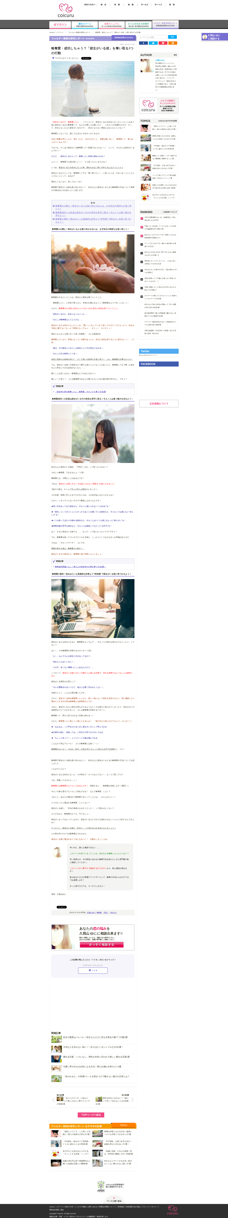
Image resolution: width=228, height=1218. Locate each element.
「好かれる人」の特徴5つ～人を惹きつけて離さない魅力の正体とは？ (96, 1076)
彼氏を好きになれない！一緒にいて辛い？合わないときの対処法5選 (112, 1101)
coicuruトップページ (56, 32)
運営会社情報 (54, 1210)
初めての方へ (70, 1207)
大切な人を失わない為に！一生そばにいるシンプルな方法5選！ (93, 1047)
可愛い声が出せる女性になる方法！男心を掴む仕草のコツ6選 (92, 1066)
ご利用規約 (120, 1207)
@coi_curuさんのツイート (148, 355)
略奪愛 (99, 913)
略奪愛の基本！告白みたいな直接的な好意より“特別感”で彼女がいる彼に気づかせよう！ (93, 220)
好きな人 (113, 913)
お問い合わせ (92, 1207)
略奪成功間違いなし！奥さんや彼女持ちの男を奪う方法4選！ (80, 567)
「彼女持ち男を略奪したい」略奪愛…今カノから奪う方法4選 (80, 392)
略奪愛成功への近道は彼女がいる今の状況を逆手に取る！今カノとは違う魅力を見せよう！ (93, 214)
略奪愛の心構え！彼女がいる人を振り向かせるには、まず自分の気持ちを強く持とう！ (93, 207)
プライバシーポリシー (150, 1207)
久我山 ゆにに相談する (214, 37)
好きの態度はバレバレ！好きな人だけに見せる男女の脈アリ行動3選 (95, 1037)
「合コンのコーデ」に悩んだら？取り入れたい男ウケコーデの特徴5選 (73, 1101)
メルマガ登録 (81, 1207)
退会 (62, 1210)
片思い (106, 913)
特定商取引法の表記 (133, 1207)
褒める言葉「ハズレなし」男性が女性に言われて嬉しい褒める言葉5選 (96, 1057)
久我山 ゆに (91, 913)
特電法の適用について (107, 1207)
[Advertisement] (92, 1003)
